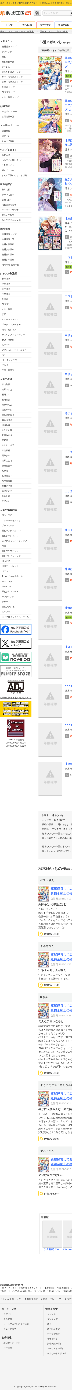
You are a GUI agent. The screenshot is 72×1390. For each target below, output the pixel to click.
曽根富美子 (7, 465)
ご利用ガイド (8, 165)
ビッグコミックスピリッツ (14, 541)
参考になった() (51, 934)
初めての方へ (8, 170)
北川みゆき (7, 435)
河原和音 (6, 425)
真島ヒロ (6, 496)
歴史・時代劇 (8, 340)
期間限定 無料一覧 (10, 264)
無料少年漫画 (8, 259)
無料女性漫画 (8, 244)
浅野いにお (7, 389)
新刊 (4, 56)
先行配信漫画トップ (11, 72)
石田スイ (6, 394)
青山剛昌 (6, 384)
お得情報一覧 (8, 116)
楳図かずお (7, 410)
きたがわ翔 (7, 430)
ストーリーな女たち (11, 520)
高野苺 (5, 471)
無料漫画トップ (9, 46)
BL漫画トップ (8, 92)
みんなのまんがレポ (11, 220)
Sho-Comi (6, 586)
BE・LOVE (7, 515)
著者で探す (7, 200)
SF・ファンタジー (10, 360)
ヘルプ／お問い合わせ (12, 160)
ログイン (6, 136)
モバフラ (6, 612)
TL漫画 (5, 299)
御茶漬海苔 (7, 420)
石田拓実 (6, 399)
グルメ (5, 365)
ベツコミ (6, 571)
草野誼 (5, 440)
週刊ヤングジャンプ (11, 556)
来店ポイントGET (10, 111)
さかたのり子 (8, 445)
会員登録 (6, 131)
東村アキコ (7, 486)
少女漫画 (6, 284)
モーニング (7, 581)
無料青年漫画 (8, 254)
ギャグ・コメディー (11, 324)
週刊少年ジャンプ (10, 535)
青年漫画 (6, 289)
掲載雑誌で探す (9, 205)
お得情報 (7, 1347)
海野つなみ (7, 405)
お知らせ (6, 155)
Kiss (4, 546)
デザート (6, 601)
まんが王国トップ (12, 1299)
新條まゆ (6, 455)
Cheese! (6, 561)
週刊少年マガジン (10, 551)
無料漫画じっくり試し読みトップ (44, 1299)
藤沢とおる (7, 491)
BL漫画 (5, 304)
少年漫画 (6, 294)
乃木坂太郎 (7, 481)
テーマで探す (8, 194)
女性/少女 (45, 25)
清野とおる (7, 460)
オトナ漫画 (7, 309)
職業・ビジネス (9, 329)
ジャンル (6, 67)
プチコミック (8, 525)
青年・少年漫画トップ (12, 82)
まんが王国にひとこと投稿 (14, 175)
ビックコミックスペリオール (15, 617)
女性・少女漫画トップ (12, 77)
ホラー (5, 355)
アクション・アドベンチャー (15, 350)
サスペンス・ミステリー (13, 334)
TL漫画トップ (8, 87)
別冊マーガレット (10, 566)
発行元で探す (8, 215)
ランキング (7, 51)
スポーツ (6, 345)
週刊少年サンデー (10, 591)
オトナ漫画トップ (10, 97)
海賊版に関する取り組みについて (15, 697)
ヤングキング (8, 596)
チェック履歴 (8, 141)
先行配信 (27, 25)
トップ (9, 25)
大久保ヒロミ (8, 415)
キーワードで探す (10, 210)
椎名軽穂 (6, 450)
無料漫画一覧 (8, 239)
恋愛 (4, 314)
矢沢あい (6, 501)
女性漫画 (6, 279)
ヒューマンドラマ (10, 319)
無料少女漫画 (8, 249)
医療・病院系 (8, 370)
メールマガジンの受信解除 (16, 1324)
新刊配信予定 (8, 62)
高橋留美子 (7, 476)
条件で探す (7, 189)
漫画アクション (9, 607)
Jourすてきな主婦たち (12, 576)
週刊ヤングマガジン (11, 530)
